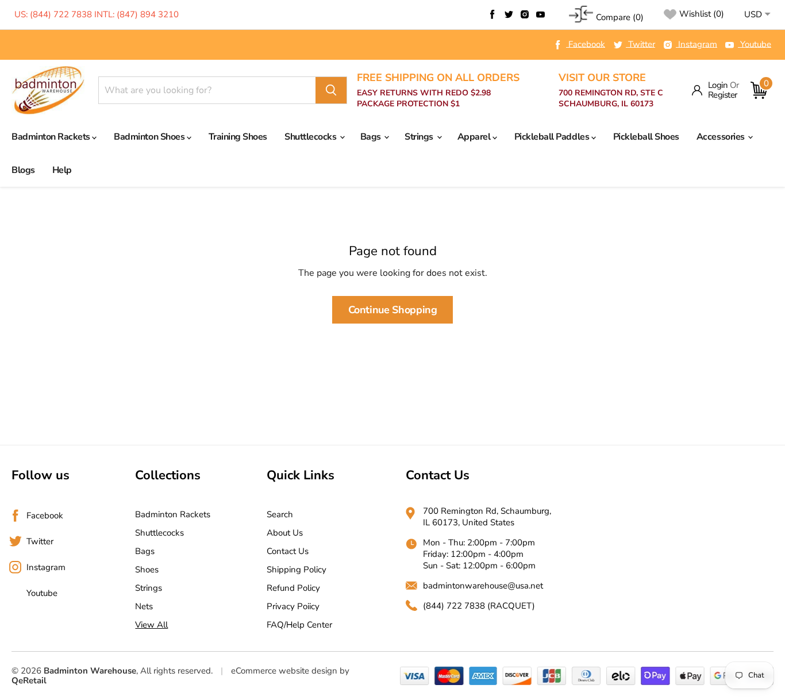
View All (151, 624)
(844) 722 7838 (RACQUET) (479, 605)
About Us (285, 533)
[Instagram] (525, 14)
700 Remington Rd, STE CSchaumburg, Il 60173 (611, 90)
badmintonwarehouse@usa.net (483, 585)
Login (718, 85)
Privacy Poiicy (293, 606)
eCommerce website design (284, 670)
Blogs (23, 170)
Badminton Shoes (150, 136)
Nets (144, 606)
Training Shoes (238, 136)
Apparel (474, 136)
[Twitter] (509, 14)
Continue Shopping (392, 310)
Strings (420, 136)
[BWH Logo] (47, 90)
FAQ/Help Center (299, 624)
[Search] (331, 90)
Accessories (721, 136)
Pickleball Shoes (646, 136)
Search (280, 514)
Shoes (147, 569)
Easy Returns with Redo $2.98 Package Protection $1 (438, 90)
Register (722, 95)
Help (62, 170)
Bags (371, 136)
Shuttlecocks (311, 136)
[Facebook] (492, 14)
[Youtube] (541, 14)
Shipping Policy (296, 569)
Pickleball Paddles (552, 136)
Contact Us (288, 551)
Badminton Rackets (51, 136)
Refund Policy (293, 588)
